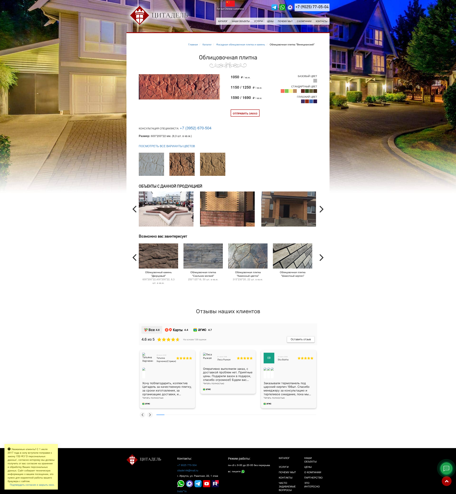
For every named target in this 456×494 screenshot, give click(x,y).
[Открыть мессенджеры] (446, 468)
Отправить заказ (245, 113)
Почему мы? (285, 21)
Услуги (284, 467)
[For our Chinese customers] (230, 4)
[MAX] (290, 7)
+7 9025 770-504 (187, 465)
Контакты (321, 21)
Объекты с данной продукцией (170, 187)
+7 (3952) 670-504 (195, 127)
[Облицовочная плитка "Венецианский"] (179, 87)
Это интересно (312, 484)
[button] (142, 415)
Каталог (223, 21)
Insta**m (182, 491)
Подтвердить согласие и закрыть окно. (32, 484)
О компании (304, 21)
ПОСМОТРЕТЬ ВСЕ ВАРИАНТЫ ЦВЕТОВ (167, 146)
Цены (270, 21)
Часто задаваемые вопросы (287, 486)
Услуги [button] (258, 21)
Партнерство (313, 477)
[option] (166, 209)
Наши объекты (241, 21)
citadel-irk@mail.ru (187, 470)
